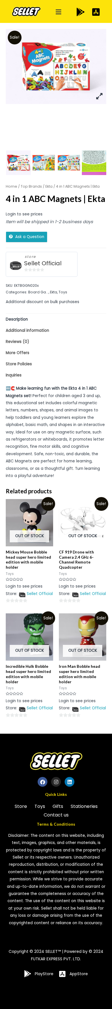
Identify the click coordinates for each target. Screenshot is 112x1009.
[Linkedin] (69, 782)
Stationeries (84, 806)
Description (17, 319)
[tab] (56, 319)
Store (21, 806)
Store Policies (19, 364)
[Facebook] (42, 782)
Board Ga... (38, 292)
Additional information (27, 330)
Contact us (56, 815)
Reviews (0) (17, 341)
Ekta (49, 186)
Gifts (58, 806)
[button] (58, 12)
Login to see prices (24, 214)
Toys (63, 292)
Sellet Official (42, 263)
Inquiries (14, 375)
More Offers (17, 353)
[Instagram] (56, 782)
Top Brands (31, 186)
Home (11, 186)
